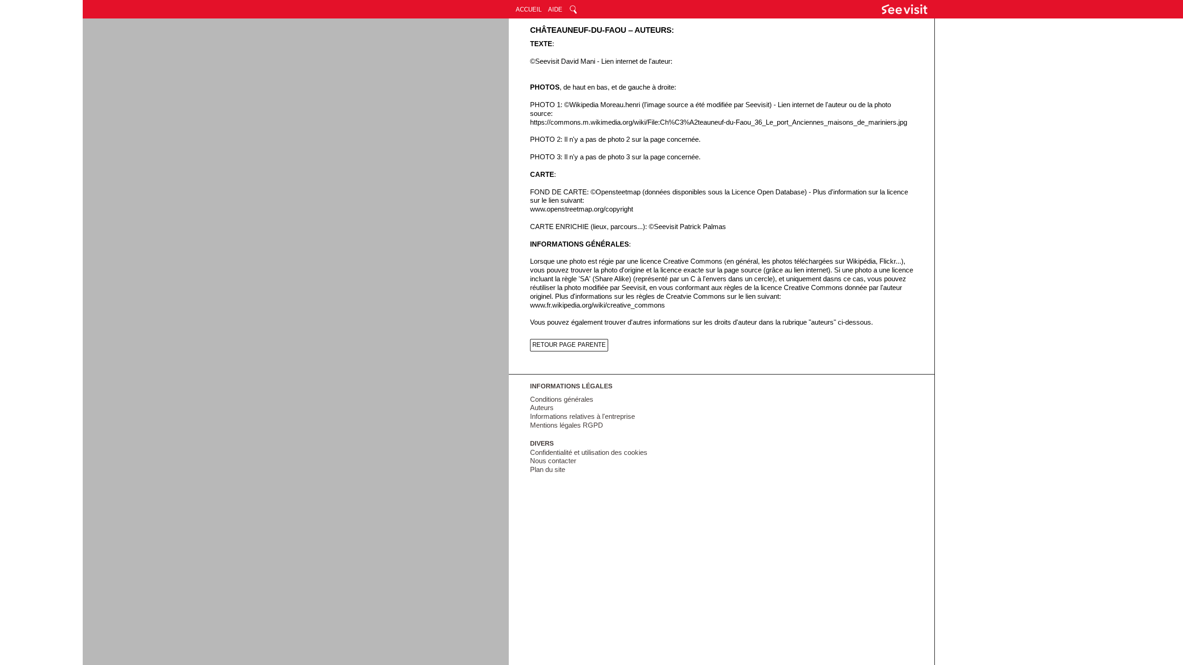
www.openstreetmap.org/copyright (581, 209)
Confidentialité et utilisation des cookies (588, 452)
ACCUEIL (529, 9)
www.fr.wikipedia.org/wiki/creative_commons (597, 305)
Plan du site (547, 469)
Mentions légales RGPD (566, 425)
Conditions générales (561, 399)
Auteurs (542, 407)
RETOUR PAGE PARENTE (569, 344)
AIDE (555, 9)
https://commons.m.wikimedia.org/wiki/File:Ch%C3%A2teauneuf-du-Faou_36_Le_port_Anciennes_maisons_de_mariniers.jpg (718, 122)
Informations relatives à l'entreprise (582, 416)
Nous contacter (553, 461)
